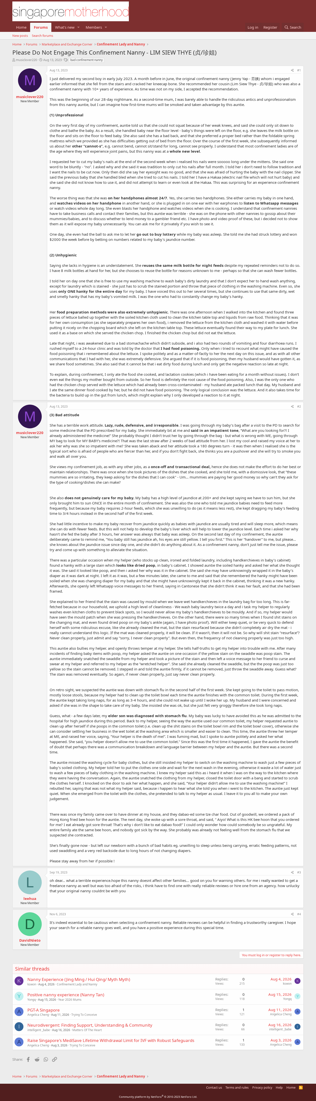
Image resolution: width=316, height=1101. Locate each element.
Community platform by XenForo (158, 1097)
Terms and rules (237, 1087)
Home (21, 27)
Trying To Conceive (84, 1015)
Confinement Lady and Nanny (77, 984)
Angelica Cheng (38, 1015)
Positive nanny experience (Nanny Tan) (65, 994)
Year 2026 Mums (69, 999)
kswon (31, 984)
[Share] (292, 70)
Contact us (214, 1087)
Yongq (31, 999)
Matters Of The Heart (87, 1030)
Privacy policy (262, 1087)
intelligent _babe (38, 1030)
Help (279, 1087)
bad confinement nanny (86, 60)
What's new (65, 27)
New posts (20, 35)
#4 (299, 914)
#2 (299, 406)
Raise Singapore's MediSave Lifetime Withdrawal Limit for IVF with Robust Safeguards (110, 1040)
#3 (299, 872)
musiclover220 (26, 60)
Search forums (42, 35)
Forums (41, 27)
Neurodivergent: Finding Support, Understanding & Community (89, 1025)
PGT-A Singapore (43, 1010)
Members (94, 27)
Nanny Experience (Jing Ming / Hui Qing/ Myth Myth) (78, 979)
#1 (299, 70)
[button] (78, 27)
